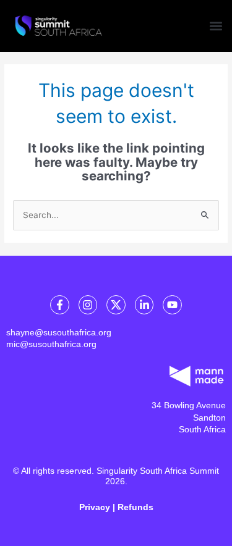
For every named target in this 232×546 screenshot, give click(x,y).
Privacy (94, 507)
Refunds (135, 507)
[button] (215, 25)
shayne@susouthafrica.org (58, 332)
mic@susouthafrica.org (51, 344)
